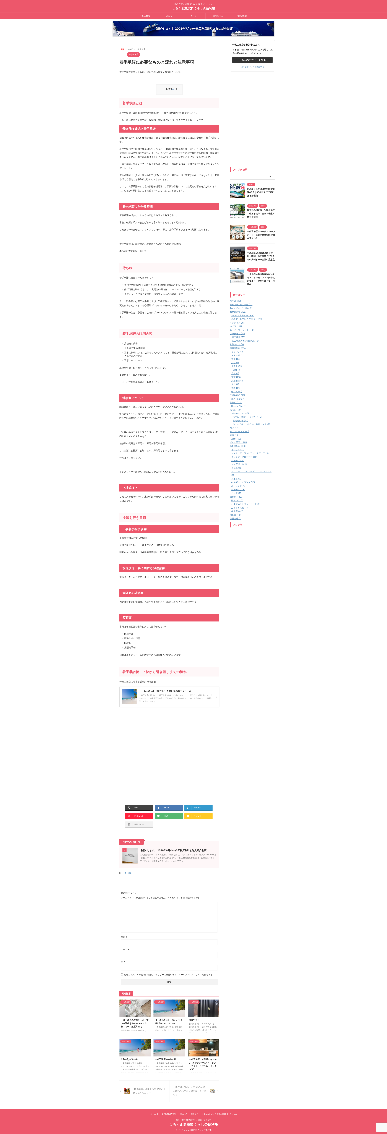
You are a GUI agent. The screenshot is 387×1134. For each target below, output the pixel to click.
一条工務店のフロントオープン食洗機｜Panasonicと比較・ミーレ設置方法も (134, 1023)
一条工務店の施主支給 (165, 1059)
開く (174, 89)
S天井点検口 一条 (129, 1059)
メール (125, 949)
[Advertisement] (144, 731)
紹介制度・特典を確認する (252, 67)
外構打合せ (194, 1020)
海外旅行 (194, 1114)
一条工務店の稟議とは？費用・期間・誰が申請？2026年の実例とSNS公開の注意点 (261, 256)
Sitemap (233, 1114)
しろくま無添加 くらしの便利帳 (193, 8)
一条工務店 (145, 16)
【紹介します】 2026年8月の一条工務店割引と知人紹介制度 (173, 850)
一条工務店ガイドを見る (252, 59)
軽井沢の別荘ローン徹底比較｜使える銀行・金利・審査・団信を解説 (261, 213)
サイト (124, 962)
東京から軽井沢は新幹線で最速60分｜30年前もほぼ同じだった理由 (261, 192)
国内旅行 (183, 1114)
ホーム (153, 1114)
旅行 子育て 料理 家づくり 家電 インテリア (193, 1120)
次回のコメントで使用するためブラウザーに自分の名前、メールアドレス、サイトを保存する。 (169, 974)
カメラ (193, 16)
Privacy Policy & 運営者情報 (214, 1114)
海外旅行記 (242, 16)
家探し (169, 16)
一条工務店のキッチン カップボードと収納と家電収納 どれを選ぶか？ (261, 234)
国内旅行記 (218, 16)
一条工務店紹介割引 (168, 1114)
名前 (124, 937)
